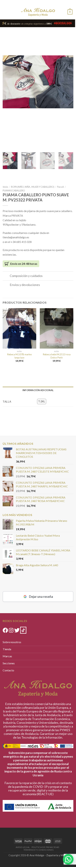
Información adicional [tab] (38, 390)
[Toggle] (6, 276)
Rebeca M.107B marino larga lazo (19, 356)
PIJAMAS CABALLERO (14, 190)
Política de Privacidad (45, 847)
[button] (68, 859)
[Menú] (6, 11)
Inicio (5, 186)
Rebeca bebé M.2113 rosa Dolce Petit (57, 356)
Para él (60, 186)
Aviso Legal (23, 847)
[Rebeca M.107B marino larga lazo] (19, 328)
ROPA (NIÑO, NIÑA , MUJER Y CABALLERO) (32, 186)
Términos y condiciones (38, 849)
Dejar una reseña (41, 597)
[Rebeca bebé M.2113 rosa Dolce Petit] (56, 328)
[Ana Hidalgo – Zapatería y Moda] (38, 12)
